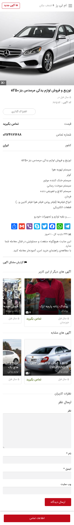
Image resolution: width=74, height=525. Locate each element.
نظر (69, 411)
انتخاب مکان (46, 6)
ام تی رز (61, 5)
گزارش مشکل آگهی (13, 262)
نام (68, 453)
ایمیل (67, 469)
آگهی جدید (10, 5)
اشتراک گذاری (19, 111)
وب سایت (66, 484)
